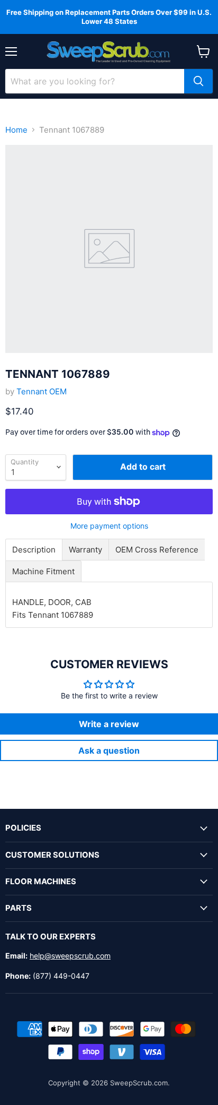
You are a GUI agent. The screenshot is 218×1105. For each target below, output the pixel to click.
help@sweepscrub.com (70, 955)
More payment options (109, 526)
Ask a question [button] (109, 750)
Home (16, 129)
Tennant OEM (41, 391)
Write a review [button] (109, 724)
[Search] (198, 81)
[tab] (33, 549)
